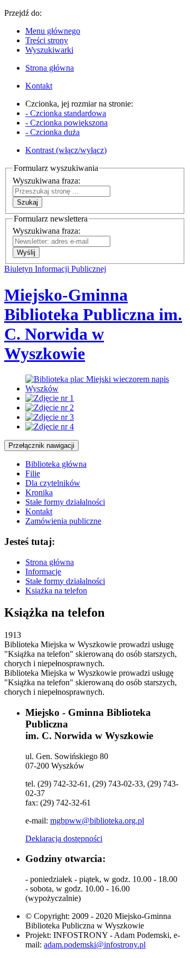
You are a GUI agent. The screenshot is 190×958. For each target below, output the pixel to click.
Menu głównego (52, 30)
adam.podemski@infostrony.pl (95, 944)
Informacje (43, 571)
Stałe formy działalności (65, 501)
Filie (32, 473)
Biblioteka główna (56, 463)
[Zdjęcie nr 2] (49, 407)
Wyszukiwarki (49, 49)
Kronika (39, 492)
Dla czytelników (52, 482)
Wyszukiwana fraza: (46, 180)
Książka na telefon (56, 590)
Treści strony (46, 40)
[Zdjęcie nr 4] (49, 426)
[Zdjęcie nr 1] (49, 398)
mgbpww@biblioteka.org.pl (97, 820)
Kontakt (38, 511)
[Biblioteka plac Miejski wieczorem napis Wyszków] (105, 388)
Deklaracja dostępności (63, 838)
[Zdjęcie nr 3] (49, 417)
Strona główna (49, 562)
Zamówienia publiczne (63, 520)
